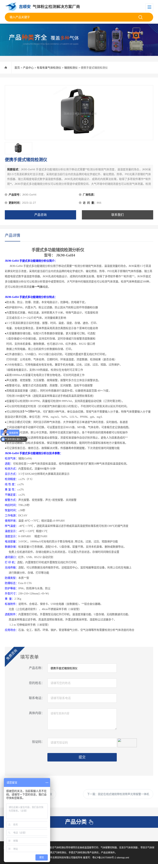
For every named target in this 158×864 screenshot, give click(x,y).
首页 (17, 67)
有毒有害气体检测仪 (49, 67)
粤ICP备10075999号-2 (104, 857)
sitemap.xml (123, 857)
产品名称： (36, 668)
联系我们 (117, 214)
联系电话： (36, 698)
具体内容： (36, 713)
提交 (82, 757)
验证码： (38, 741)
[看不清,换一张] (127, 742)
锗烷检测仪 (71, 67)
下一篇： (118, 794)
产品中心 (28, 67)
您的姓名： (36, 683)
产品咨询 (40, 214)
